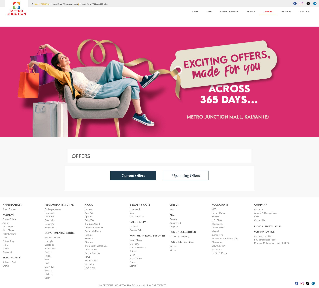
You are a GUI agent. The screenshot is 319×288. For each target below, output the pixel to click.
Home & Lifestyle (181, 241)
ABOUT (292, 11)
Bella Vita (89, 220)
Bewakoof (7, 252)
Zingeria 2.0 (175, 223)
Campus (134, 266)
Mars (132, 213)
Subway (215, 216)
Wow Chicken (218, 246)
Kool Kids (89, 213)
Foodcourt (220, 204)
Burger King (50, 227)
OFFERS (280, 11)
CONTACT (306, 11)
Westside (49, 245)
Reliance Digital (9, 262)
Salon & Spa (138, 222)
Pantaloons (50, 248)
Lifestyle (49, 241)
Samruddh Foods (93, 231)
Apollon (88, 216)
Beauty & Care (140, 204)
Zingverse (174, 226)
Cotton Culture (9, 219)
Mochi (132, 255)
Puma (132, 262)
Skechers (134, 244)
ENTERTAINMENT (251, 11)
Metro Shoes (136, 240)
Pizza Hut (49, 216)
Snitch (48, 252)
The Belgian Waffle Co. (96, 246)
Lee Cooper (7, 226)
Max (47, 259)
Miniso (172, 250)
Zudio (47, 263)
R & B (5, 245)
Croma (5, 266)
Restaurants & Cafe (59, 204)
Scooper (89, 238)
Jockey (5, 223)
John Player (8, 230)
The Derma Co (137, 216)
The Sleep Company (179, 236)
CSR (256, 216)
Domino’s (49, 224)
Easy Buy (49, 267)
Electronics (11, 257)
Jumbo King (217, 235)
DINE (236, 11)
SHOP (227, 11)
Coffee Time (91, 249)
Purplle (48, 256)
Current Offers (134, 175)
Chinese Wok (218, 227)
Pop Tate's (50, 213)
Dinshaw (89, 242)
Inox (171, 209)
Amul (87, 257)
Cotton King (8, 241)
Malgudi (215, 231)
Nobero (5, 248)
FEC (171, 214)
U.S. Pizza (217, 220)
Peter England (9, 234)
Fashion (8, 214)
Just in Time (136, 258)
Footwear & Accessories (147, 235)
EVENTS (268, 11)
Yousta (48, 270)
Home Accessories (182, 232)
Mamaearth (135, 209)
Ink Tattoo (89, 264)
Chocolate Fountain (94, 227)
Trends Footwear (138, 247)
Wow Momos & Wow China (225, 238)
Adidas (133, 251)
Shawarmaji (217, 242)
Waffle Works (91, 260)
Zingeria (173, 219)
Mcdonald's (217, 224)
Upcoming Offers (185, 175)
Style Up (49, 274)
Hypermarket (12, 204)
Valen (47, 278)
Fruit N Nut (90, 268)
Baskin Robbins (92, 253)
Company (260, 204)
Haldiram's (217, 249)
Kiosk (89, 204)
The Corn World (92, 224)
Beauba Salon (136, 230)
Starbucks (50, 220)
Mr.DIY (172, 246)
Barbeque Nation (53, 209)
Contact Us (259, 220)
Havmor (88, 209)
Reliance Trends (52, 237)
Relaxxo (89, 235)
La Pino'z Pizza (219, 253)
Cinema (174, 204)
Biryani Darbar (218, 213)
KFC (214, 209)
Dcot (4, 237)
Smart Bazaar (9, 209)
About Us (258, 209)
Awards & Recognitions (265, 213)
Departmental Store (60, 233)
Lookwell (134, 226)
